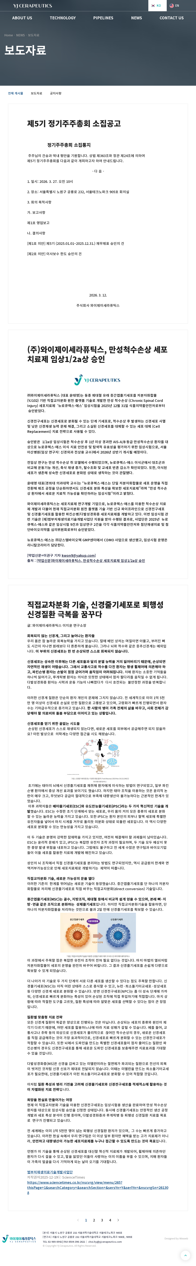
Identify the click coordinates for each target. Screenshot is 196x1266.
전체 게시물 (15, 93)
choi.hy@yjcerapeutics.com (105, 1242)
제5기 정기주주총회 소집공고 (74, 123)
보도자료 (36, 93)
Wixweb (183, 1238)
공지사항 (55, 93)
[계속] (185, 1255)
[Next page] (118, 1220)
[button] (22, 18)
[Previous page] (77, 1220)
